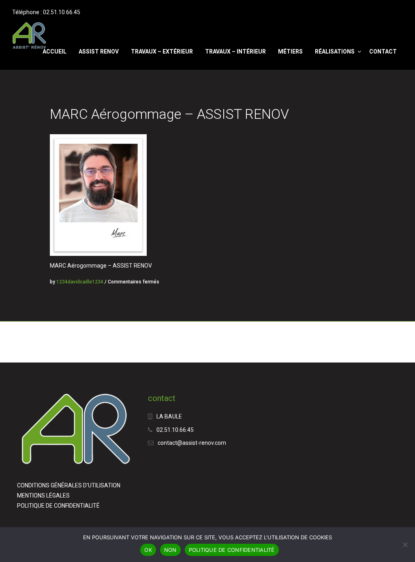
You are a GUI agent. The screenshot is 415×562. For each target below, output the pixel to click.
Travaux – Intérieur (235, 51)
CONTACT (383, 51)
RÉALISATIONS (335, 51)
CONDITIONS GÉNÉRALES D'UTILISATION (68, 485)
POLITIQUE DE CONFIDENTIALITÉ (58, 505)
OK (148, 550)
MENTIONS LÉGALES (43, 495)
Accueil (54, 51)
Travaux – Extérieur (162, 51)
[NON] (405, 545)
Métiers (290, 51)
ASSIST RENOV (99, 51)
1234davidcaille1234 (79, 282)
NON (170, 550)
